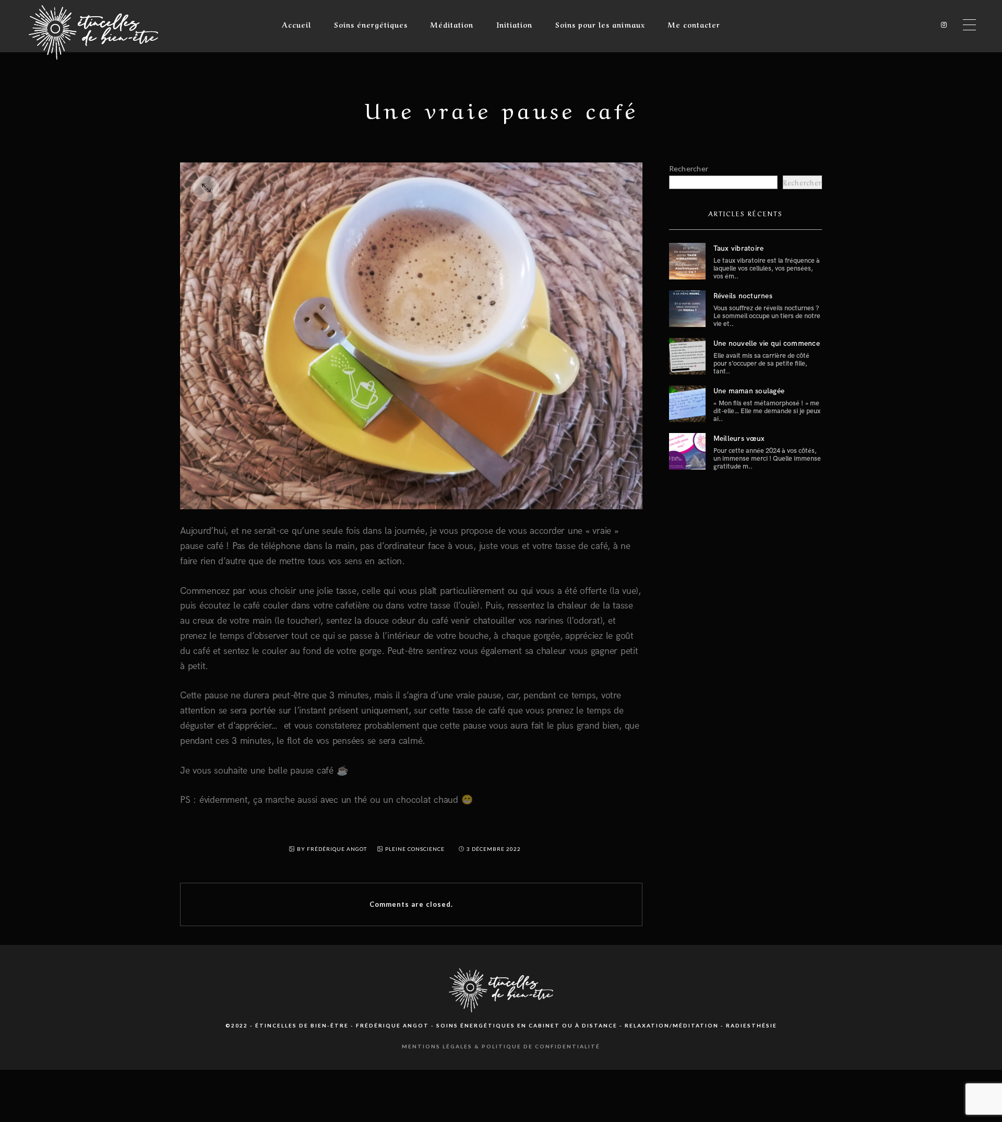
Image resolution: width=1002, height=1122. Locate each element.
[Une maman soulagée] (687, 403)
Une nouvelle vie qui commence (766, 343)
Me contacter (694, 24)
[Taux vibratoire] (687, 261)
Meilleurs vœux (739, 438)
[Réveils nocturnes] (687, 308)
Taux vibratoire (738, 248)
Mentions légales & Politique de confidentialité (501, 1046)
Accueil (296, 24)
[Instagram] (941, 24)
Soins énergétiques (371, 24)
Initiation (514, 24)
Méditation (452, 24)
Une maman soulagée (749, 391)
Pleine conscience (415, 849)
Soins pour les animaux (600, 24)
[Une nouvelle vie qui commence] (687, 356)
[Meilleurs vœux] (687, 451)
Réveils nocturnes (742, 295)
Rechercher (689, 168)
